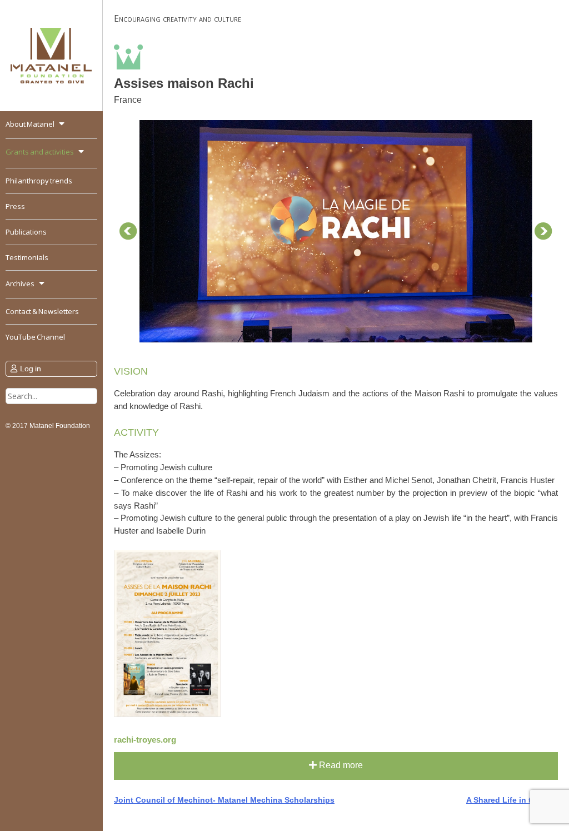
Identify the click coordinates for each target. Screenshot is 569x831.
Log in (30, 368)
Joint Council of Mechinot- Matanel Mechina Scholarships (224, 799)
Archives (20, 283)
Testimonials (27, 257)
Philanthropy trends (39, 181)
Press (15, 206)
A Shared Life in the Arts (512, 799)
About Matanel (30, 124)
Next (543, 231)
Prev (128, 231)
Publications (26, 232)
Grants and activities (40, 152)
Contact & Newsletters (42, 311)
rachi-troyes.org (145, 739)
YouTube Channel (35, 337)
